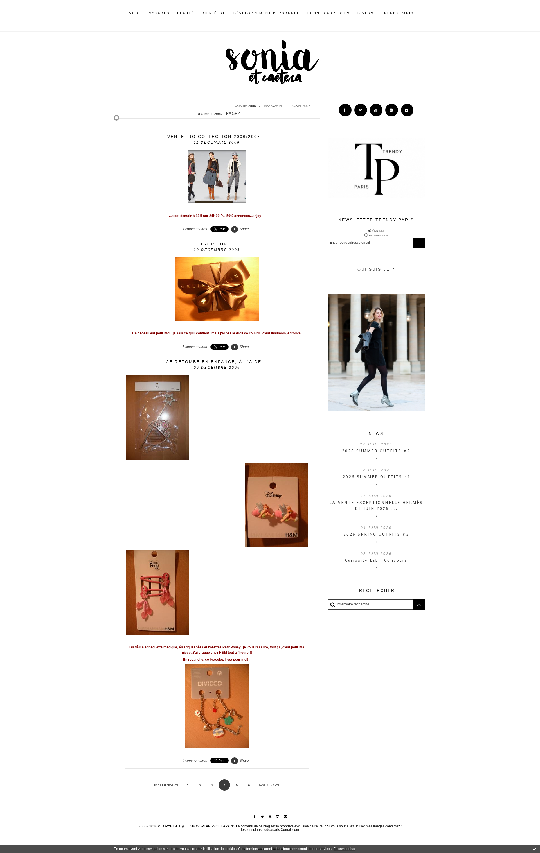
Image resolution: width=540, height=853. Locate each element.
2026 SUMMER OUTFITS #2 (376, 450)
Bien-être (214, 13)
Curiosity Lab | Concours (376, 560)
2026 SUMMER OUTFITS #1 (376, 476)
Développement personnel (266, 13)
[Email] (407, 110)
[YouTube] (376, 110)
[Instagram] (391, 110)
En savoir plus (344, 849)
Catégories (422, 13)
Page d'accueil (273, 106)
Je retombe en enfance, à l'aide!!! (216, 361)
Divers (365, 13)
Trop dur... (216, 244)
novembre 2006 (245, 106)
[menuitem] (135, 18)
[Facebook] (345, 110)
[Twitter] (360, 110)
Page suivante (269, 785)
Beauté (185, 13)
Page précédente (166, 785)
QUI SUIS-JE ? (376, 269)
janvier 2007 (301, 106)
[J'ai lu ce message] (534, 849)
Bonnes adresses (328, 13)
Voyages (159, 13)
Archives (417, 13)
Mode (135, 13)
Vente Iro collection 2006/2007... (216, 136)
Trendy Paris (397, 13)
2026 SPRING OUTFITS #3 (376, 534)
